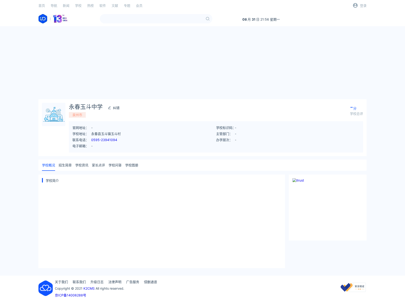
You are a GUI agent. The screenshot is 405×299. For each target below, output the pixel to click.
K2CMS (89, 288)
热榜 (90, 5)
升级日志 (97, 282)
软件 (102, 5)
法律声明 (114, 282)
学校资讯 (81, 165)
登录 (363, 5)
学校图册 (131, 165)
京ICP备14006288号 (70, 295)
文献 (115, 5)
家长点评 (98, 165)
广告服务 (132, 282)
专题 (127, 5)
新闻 (66, 5)
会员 (139, 5)
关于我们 (61, 282)
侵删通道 (150, 282)
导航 (54, 5)
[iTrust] (353, 291)
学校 (78, 5)
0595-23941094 (104, 140)
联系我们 (79, 282)
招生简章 (65, 165)
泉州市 (77, 115)
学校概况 (48, 165)
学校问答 (115, 165)
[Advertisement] (202, 62)
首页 (41, 5)
